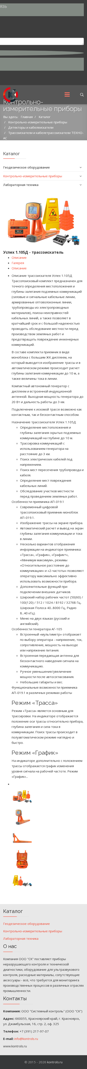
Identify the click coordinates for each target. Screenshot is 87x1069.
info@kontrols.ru (26, 1039)
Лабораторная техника (20, 185)
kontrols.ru (55, 1062)
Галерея (18, 263)
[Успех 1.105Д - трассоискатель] (43, 219)
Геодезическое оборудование (26, 167)
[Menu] (67, 94)
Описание (19, 257)
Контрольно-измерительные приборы (32, 176)
